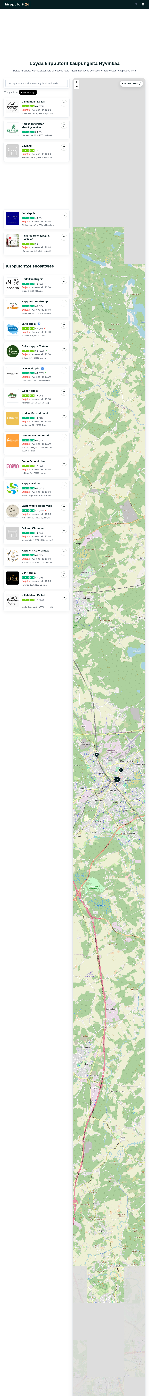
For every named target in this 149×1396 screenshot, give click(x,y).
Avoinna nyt (29, 92)
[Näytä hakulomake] (136, 4)
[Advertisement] (74, 32)
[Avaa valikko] (143, 4)
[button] (95, 753)
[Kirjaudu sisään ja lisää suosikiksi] (64, 103)
